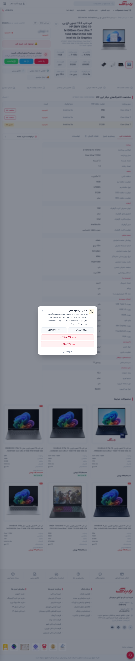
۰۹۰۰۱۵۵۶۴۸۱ (67, 344)
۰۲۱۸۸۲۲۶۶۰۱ (81, 330)
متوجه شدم (67, 352)
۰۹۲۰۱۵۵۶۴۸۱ (68, 337)
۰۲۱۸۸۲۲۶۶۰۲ (53, 330)
